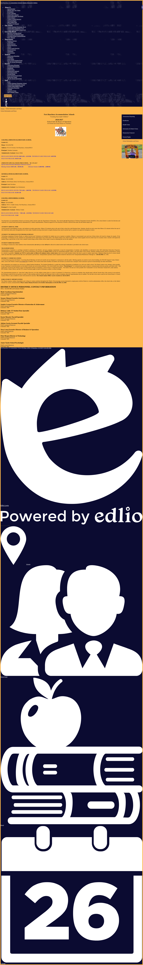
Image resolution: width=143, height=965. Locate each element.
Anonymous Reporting (13, 56)
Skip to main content (6, 1)
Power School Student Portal (14, 60)
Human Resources (12, 45)
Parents (2, 108)
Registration (10, 12)
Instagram (6, 104)
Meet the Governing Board (14, 33)
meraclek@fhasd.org (9, 318)
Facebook (6, 100)
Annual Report (8, 95)
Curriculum (10, 42)
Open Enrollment (11, 21)
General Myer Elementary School (16, 85)
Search (6, 106)
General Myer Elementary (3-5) (15, 28)
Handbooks (10, 57)
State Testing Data (12, 22)
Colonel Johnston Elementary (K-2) (16, 27)
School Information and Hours (15, 16)
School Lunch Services (13, 48)
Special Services (11, 50)
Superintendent (11, 9)
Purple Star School (12, 77)
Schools (28, 564)
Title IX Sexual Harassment (14, 62)
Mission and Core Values (13, 10)
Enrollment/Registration (13, 66)
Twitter (6, 102)
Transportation (11, 53)
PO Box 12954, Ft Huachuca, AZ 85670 (33, 348)
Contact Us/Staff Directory (14, 19)
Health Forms (10, 69)
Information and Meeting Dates (15, 34)
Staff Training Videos (12, 92)
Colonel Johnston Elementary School (17, 83)
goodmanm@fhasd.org (10, 293)
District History (11, 18)
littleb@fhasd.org (8, 312)
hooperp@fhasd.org (9, 337)
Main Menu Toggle (6, 4)
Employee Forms (11, 91)
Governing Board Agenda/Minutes (16, 36)
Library (9, 47)
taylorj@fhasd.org (9, 345)
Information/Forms (12, 72)
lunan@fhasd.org (8, 331)
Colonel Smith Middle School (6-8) (16, 30)
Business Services (12, 41)
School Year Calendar (13, 15)
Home (9, 82)
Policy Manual (11, 37)
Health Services (11, 44)
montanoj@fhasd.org (9, 325)
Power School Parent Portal (14, 75)
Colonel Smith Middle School (15, 86)
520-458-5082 (47, 348)
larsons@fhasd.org (9, 306)
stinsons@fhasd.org (9, 300)
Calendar (9, 89)
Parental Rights (11, 74)
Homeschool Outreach (13, 71)
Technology (10, 51)
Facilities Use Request (13, 23)
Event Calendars (11, 13)
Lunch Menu (10, 59)
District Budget (8, 96)
